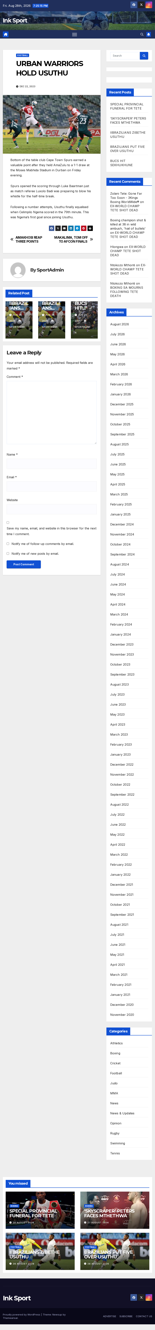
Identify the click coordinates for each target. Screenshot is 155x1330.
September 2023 (122, 674)
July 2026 (117, 334)
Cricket (115, 1063)
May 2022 (117, 834)
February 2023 (121, 744)
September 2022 (122, 794)
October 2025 (120, 424)
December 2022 (122, 764)
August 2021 (119, 925)
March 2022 (119, 854)
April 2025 (117, 484)
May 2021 (117, 955)
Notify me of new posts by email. (35, 553)
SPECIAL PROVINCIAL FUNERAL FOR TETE (33, 1213)
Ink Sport (15, 20)
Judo (114, 1083)
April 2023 (117, 724)
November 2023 (122, 654)
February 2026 (121, 384)
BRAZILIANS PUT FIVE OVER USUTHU (108, 1254)
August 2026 (119, 324)
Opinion (115, 1123)
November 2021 (122, 894)
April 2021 (117, 965)
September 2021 (122, 914)
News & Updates (122, 1113)
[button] (141, 34)
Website (12, 500)
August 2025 (119, 444)
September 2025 (122, 434)
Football (22, 55)
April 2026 (118, 364)
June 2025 (118, 464)
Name (12, 454)
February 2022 (121, 864)
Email (12, 477)
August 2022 (119, 804)
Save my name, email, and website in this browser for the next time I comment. (51, 531)
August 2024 (119, 564)
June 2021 (118, 945)
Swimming (117, 1143)
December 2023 (122, 644)
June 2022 (118, 824)
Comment (15, 377)
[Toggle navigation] (74, 34)
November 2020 (122, 1015)
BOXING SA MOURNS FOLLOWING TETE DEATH (126, 292)
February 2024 (121, 624)
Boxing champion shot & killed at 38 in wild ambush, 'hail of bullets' (128, 224)
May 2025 (117, 474)
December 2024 (122, 524)
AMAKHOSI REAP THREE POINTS (29, 239)
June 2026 (118, 344)
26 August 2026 (23, 1263)
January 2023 (120, 754)
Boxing (115, 1053)
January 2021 (120, 995)
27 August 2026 (98, 1222)
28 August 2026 (23, 1222)
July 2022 (117, 814)
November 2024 (122, 534)
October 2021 (120, 904)
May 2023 (117, 714)
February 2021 (121, 985)
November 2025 (122, 414)
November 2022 (122, 774)
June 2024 (118, 584)
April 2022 (117, 844)
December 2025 (122, 404)
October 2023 (120, 664)
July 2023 (117, 694)
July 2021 (117, 935)
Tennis (115, 1153)
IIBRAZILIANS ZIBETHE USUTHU (34, 1254)
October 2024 (120, 544)
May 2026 (117, 354)
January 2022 (120, 874)
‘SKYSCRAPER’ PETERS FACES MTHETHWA (109, 1213)
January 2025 (120, 514)
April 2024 (118, 604)
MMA (114, 1093)
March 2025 (119, 494)
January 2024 (120, 634)
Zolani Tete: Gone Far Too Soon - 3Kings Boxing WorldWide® (126, 198)
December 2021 (121, 884)
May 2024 (117, 594)
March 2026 (119, 374)
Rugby (115, 1133)
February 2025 (121, 504)
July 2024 (117, 574)
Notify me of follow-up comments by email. (43, 544)
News (114, 1103)
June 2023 (118, 704)
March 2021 (119, 975)
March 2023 (119, 734)
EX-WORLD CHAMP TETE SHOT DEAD (128, 251)
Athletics (116, 1043)
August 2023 (119, 684)
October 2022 (120, 784)
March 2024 (119, 614)
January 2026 (120, 394)
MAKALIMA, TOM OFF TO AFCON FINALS (71, 239)
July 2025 (117, 454)
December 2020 (122, 1005)
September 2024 (122, 554)
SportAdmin (50, 270)
